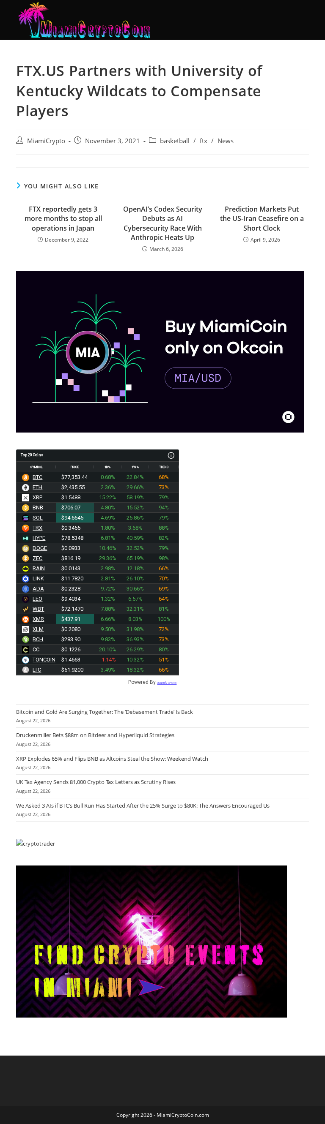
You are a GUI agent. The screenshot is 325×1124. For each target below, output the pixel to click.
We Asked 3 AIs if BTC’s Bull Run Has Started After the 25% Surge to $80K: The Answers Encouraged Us (143, 805)
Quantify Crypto (166, 683)
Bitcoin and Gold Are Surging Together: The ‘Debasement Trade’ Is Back (104, 712)
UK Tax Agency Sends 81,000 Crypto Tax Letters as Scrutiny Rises (96, 782)
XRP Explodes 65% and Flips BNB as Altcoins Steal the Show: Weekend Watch (112, 758)
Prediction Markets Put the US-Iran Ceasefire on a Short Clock (262, 218)
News (226, 141)
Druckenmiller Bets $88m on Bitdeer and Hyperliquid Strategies (95, 735)
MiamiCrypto (46, 141)
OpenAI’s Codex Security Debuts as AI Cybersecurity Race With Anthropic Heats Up (162, 223)
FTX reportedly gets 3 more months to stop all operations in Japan (63, 218)
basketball (175, 141)
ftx (203, 141)
